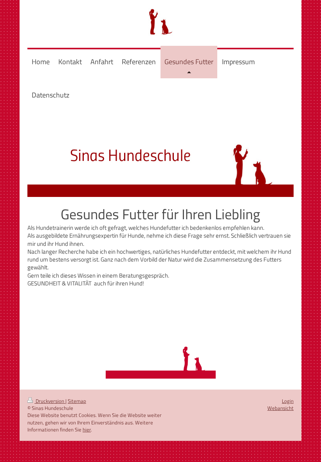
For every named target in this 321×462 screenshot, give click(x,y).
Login (288, 401)
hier (87, 429)
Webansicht (280, 408)
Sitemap (77, 401)
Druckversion (49, 401)
